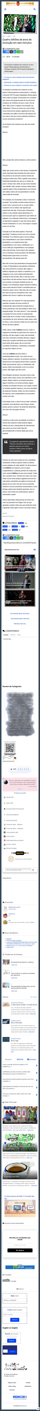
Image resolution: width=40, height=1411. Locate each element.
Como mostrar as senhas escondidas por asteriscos (23, 974)
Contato (28, 1382)
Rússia (22, 727)
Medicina (28, 723)
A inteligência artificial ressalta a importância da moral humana (19, 567)
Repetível (8, 939)
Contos (11, 700)
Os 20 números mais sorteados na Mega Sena (19, 1147)
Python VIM (8, 803)
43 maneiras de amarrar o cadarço (22, 962)
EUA (22, 705)
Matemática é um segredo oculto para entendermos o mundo (18, 602)
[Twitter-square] (16, 1397)
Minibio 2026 (9, 947)
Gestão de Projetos (16, 717)
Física (29, 713)
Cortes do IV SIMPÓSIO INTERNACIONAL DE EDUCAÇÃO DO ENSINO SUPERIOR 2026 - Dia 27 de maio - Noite (21, 943)
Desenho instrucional (20, 701)
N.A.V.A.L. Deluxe (10, 844)
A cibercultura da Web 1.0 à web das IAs (24, 1005)
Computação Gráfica (20, 697)
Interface (12, 723)
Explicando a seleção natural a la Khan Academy (20, 82)
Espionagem (22, 711)
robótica (19, 734)
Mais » (32, 922)
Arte (10, 694)
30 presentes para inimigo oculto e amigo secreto (19, 1175)
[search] (33, 870)
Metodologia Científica (17, 724)
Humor (20, 718)
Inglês (19, 720)
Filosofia (17, 713)
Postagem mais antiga (20, 618)
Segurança (12, 729)
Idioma (27, 718)
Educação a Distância (16, 709)
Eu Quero (20, 1250)
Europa (28, 711)
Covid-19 (17, 700)
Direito (24, 704)
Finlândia (23, 713)
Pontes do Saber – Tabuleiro (13, 824)
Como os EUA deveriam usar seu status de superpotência (18, 584)
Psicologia (14, 728)
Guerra (27, 717)
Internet (20, 723)
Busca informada (16, 1023)
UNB (12, 731)
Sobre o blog (12, 1386)
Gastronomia (15, 714)
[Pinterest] (19, 1397)
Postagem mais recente (20, 613)
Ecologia (27, 706)
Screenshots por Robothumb (20, 1399)
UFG (9, 731)
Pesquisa (19, 726)
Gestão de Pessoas (24, 715)
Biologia (16, 694)
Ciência (29, 694)
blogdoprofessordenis (14, 907)
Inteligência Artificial (20, 721)
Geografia (13, 716)
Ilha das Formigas (10, 848)
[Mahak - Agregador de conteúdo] (20, 1269)
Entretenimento (25, 710)
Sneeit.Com (23, 1406)
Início (4, 36)
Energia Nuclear (14, 710)
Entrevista (13, 711)
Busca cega (14, 1041)
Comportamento (14, 696)
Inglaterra (13, 720)
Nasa (29, 724)
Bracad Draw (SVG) (10, 820)
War (10, 920)
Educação (24, 707)
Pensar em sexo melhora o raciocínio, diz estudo (20, 85)
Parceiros (12, 1390)
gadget (12, 734)
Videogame (24, 731)
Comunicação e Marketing (20, 699)
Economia (15, 707)
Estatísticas (28, 1386)
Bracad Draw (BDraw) (11, 815)
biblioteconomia (25, 732)
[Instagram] (26, 1397)
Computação (27, 696)
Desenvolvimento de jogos (17, 703)
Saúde (27, 728)
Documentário (14, 706)
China (23, 694)
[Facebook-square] (14, 1397)
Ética (25, 734)
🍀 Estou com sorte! (20, 793)
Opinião (12, 726)
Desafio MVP (9, 797)
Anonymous (12, 914)
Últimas (5, 997)
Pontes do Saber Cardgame (13, 940)
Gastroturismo (24, 714)
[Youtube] (21, 1397)
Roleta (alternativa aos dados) (14, 840)
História (14, 718)
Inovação (26, 720)
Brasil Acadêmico (10, 516)
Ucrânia (16, 731)
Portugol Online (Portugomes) (14, 809)
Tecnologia (27, 729)
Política (27, 726)
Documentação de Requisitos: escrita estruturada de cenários (23, 987)
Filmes (10, 713)
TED (14, 36)
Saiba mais (14, 965)
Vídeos (9, 36)
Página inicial (20, 624)
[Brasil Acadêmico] (20, 5)
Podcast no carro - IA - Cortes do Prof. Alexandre (19, 945)
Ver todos (33, 997)
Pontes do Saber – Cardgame (13, 828)
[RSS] (23, 1397)
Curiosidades (26, 700)
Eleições (29, 709)
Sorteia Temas (9, 836)
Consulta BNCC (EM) (11, 832)
